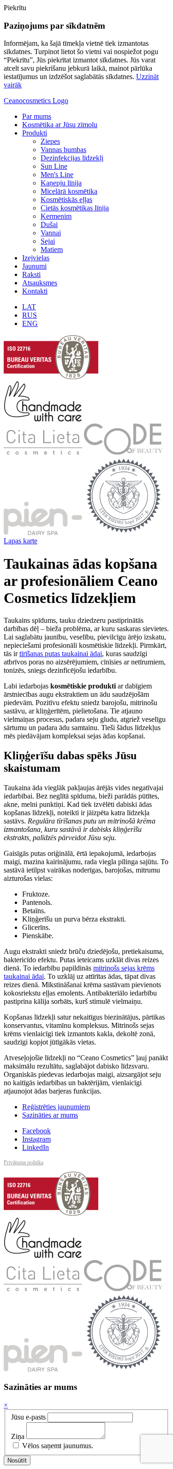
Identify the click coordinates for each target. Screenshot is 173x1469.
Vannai (51, 233)
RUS (29, 315)
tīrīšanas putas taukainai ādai (60, 654)
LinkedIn (35, 1147)
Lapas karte (20, 541)
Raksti (31, 274)
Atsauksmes (39, 283)
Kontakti (35, 291)
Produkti (34, 133)
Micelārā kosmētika (69, 191)
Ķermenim (56, 216)
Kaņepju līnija (61, 183)
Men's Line (57, 174)
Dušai (49, 224)
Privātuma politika (23, 1162)
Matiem (52, 249)
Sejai (48, 241)
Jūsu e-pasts (28, 1417)
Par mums (36, 116)
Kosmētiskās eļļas (66, 199)
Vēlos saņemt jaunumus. (56, 1446)
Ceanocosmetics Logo (36, 100)
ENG (30, 323)
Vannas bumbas (63, 150)
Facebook (36, 1131)
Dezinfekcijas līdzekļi (72, 158)
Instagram (36, 1139)
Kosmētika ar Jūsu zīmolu (59, 125)
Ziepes (50, 141)
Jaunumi (34, 266)
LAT (29, 307)
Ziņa (17, 1436)
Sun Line (54, 166)
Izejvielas (35, 258)
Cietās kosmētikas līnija (75, 208)
